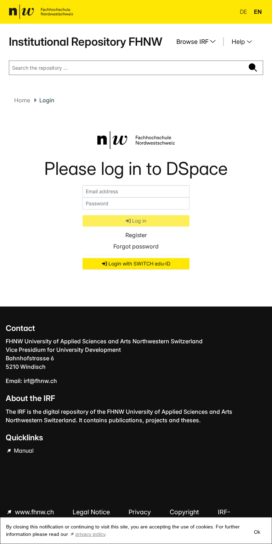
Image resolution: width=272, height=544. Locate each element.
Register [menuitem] (136, 235)
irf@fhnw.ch (40, 380)
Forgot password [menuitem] (136, 246)
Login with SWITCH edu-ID (138, 263)
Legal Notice (92, 512)
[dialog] (136, 530)
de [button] (244, 11)
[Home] (41, 11)
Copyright (185, 512)
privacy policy (90, 534)
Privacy (141, 512)
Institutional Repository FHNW (85, 41)
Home (22, 100)
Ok (257, 532)
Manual (23, 450)
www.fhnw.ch (34, 512)
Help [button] (239, 41)
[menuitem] (198, 41)
